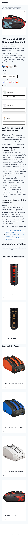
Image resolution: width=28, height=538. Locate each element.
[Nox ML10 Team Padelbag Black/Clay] (7, 66)
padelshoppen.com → (14, 96)
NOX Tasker (10, 44)
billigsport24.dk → (14, 123)
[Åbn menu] (25, 3)
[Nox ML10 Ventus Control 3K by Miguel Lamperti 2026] (15, 66)
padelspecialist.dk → (9, 76)
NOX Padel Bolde (5, 44)
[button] (25, 12)
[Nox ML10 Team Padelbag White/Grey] (11, 66)
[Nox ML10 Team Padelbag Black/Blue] (3, 66)
